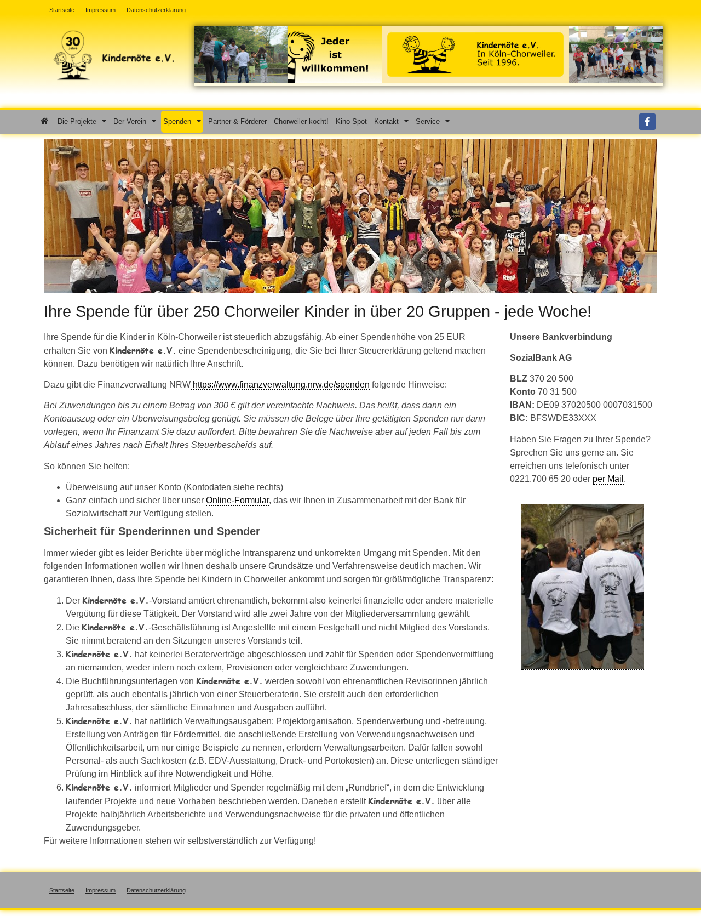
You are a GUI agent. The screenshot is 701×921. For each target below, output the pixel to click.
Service (428, 121)
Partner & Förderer (237, 121)
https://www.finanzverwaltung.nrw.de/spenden (280, 384)
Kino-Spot (351, 121)
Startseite (61, 890)
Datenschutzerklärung (156, 890)
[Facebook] (647, 121)
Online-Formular (237, 500)
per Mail (608, 479)
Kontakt (386, 121)
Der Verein (129, 121)
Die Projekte (77, 121)
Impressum (100, 890)
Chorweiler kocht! (301, 121)
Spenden (177, 121)
